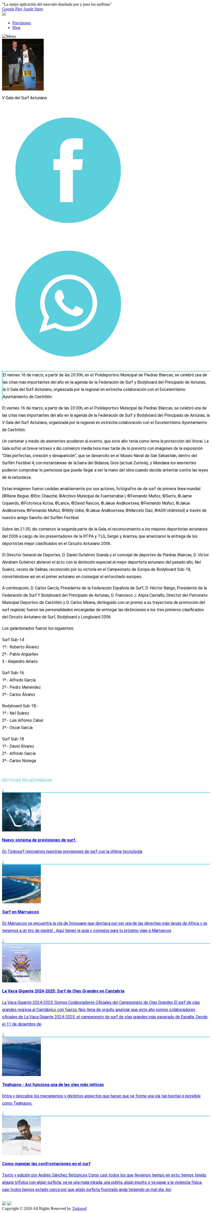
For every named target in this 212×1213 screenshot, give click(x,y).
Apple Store (33, 9)
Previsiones (21, 23)
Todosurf (79, 1208)
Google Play (12, 9)
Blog (16, 27)
